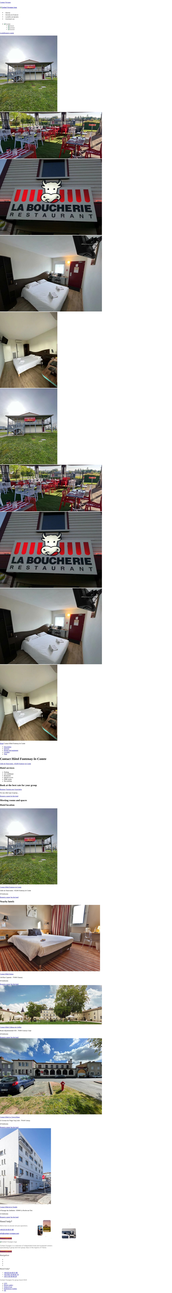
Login (2, 33)
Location (7, 752)
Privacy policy (8, 1285)
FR (5, 1290)
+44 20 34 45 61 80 (7, 1230)
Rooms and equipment (11, 750)
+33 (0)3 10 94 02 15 (11, 1275)
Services (6, 748)
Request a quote (9, 33)
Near (5, 754)
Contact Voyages (5, 2)
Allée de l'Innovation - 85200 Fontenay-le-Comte (15, 764)
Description (7, 747)
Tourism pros (10, 789)
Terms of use (8, 1287)
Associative (18, 789)
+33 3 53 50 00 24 (10, 1276)
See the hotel (14, 897)
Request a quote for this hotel (9, 796)
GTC (5, 1283)
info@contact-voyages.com (9, 1233)
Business (3, 789)
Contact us (9, 19)
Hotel (1, 743)
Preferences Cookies (10, 1289)
